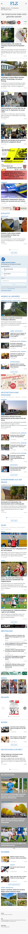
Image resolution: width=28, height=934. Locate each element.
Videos (4, 678)
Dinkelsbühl (4, 182)
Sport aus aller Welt (6, 529)
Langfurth (23, 351)
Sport (3, 525)
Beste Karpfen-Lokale (6, 9)
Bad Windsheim (10, 397)
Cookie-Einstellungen (5, 921)
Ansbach (3, 26)
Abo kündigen (17, 920)
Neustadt (3, 397)
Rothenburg (24, 298)
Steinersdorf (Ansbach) (6, 300)
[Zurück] (3, 708)
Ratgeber (5, 852)
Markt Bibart (4, 60)
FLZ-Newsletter (15, 8)
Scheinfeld (24, 397)
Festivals (8, 8)
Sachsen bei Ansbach (15, 361)
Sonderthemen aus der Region (11, 480)
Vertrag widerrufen (12, 921)
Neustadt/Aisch (9, 26)
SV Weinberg (13, 527)
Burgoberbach (4, 826)
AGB (2, 918)
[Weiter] (24, 708)
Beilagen (5, 697)
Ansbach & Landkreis (10, 296)
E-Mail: (3, 278)
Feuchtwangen (16, 298)
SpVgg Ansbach (5, 527)
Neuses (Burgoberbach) (6, 777)
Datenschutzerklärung (11, 288)
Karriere (10, 914)
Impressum (3, 914)
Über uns (7, 914)
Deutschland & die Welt (11, 749)
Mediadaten (3, 925)
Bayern (4, 722)
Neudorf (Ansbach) (17, 300)
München (12, 864)
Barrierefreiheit (23, 920)
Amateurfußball (21, 527)
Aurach (3, 593)
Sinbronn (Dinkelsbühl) (6, 801)
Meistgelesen (7, 631)
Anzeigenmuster (7, 926)
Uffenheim (18, 397)
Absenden (14, 284)
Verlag (2, 913)
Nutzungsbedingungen (5, 920)
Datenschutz (12, 920)
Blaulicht (5, 213)
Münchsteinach (14, 465)
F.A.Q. (2, 926)
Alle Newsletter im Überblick (6, 290)
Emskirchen (23, 433)
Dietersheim (4, 399)
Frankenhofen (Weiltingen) (18, 485)
